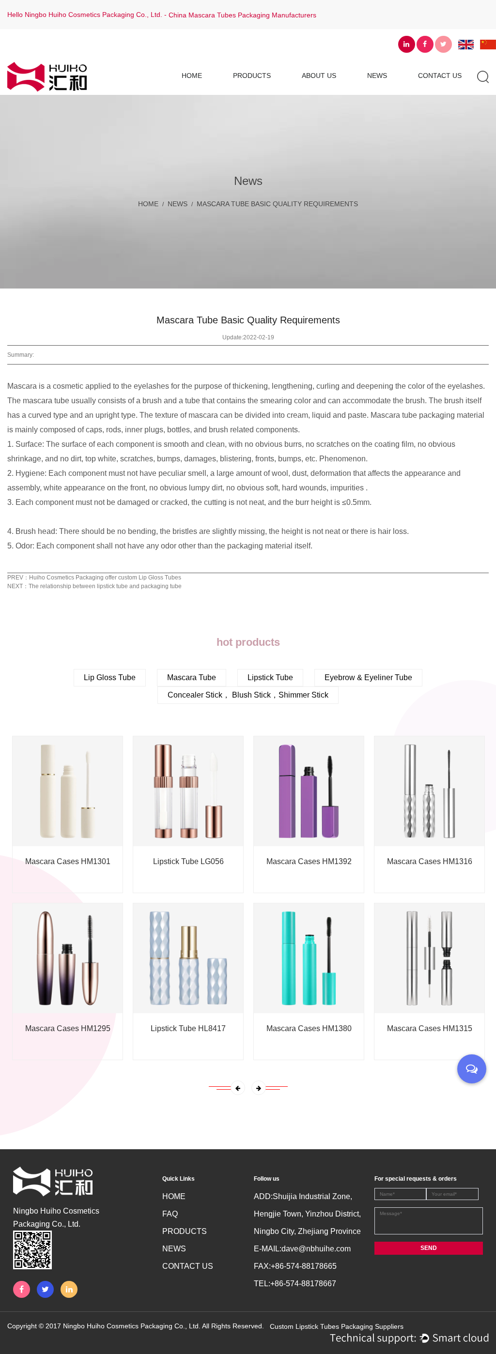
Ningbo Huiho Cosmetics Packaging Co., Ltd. (132, 1326)
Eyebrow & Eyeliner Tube (368, 677)
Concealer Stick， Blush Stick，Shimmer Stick (266, 89)
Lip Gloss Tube (271, 92)
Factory (338, 91)
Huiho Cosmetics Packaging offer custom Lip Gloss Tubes (105, 577)
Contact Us (440, 75)
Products (252, 75)
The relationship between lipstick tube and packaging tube (105, 586)
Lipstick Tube (270, 677)
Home (192, 75)
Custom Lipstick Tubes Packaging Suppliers (336, 1326)
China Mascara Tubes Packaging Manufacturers (242, 15)
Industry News (403, 91)
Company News (406, 92)
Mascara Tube (270, 91)
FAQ (170, 1214)
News (377, 75)
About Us (319, 75)
